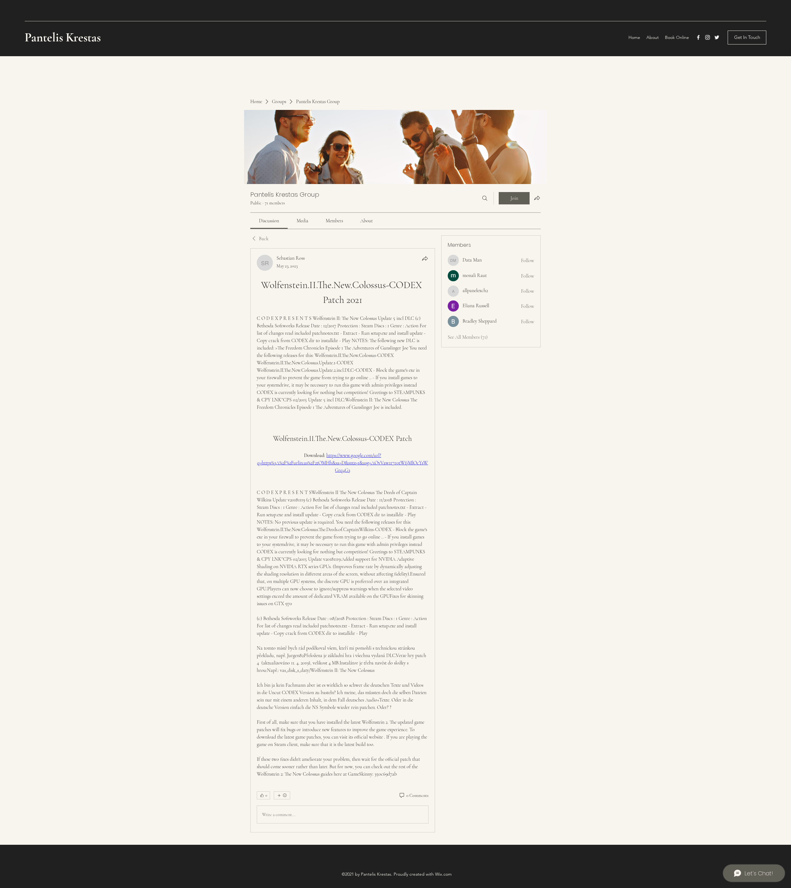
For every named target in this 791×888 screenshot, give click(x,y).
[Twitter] (717, 37)
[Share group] (537, 198)
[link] (269, 221)
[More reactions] (282, 795)
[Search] (485, 198)
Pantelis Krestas (64, 37)
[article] (342, 540)
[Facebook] (698, 37)
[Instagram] (707, 37)
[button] (747, 37)
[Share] (425, 258)
